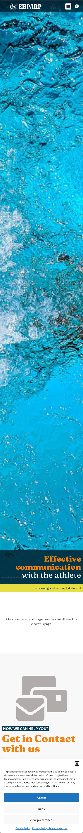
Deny (41, 809)
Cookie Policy (23, 828)
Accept (41, 797)
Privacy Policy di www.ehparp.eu (49, 828)
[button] (77, 764)
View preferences (42, 820)
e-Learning (42, 588)
